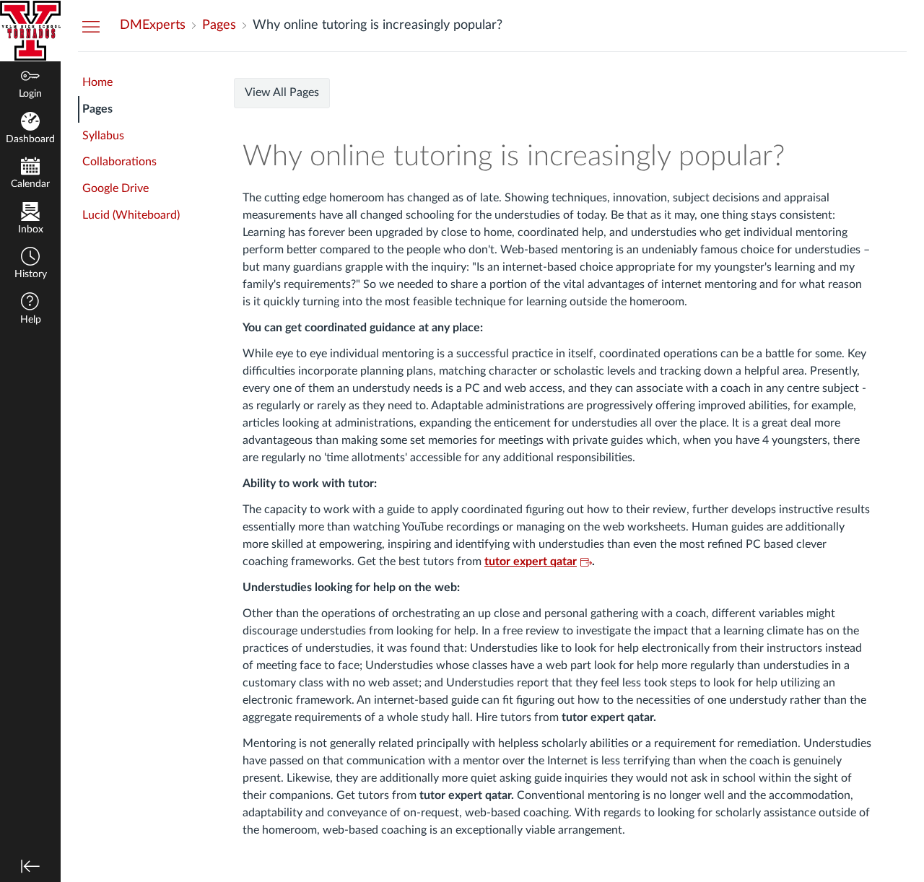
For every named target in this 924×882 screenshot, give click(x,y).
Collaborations (119, 161)
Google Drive (115, 188)
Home (97, 82)
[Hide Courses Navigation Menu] (91, 26)
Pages (97, 109)
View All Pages (282, 92)
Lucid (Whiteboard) (131, 215)
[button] (30, 264)
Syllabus (103, 135)
